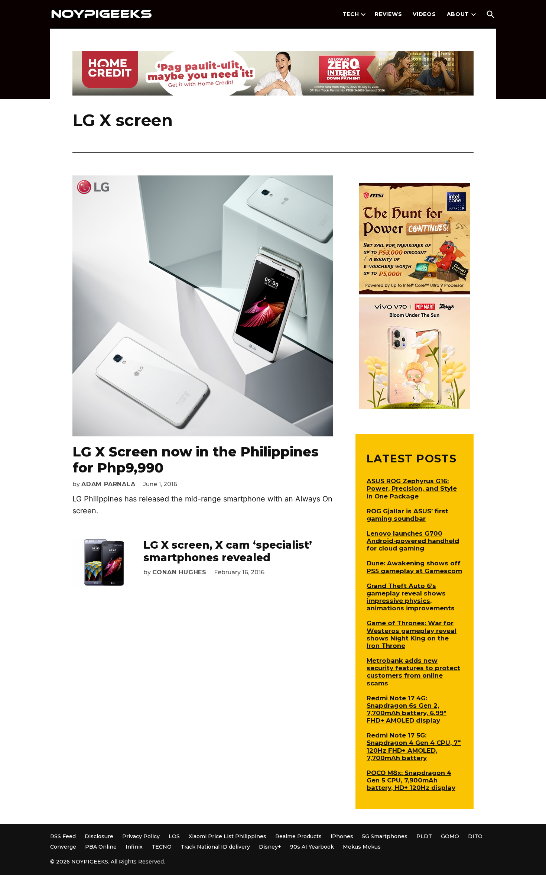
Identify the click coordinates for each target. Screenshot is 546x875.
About (458, 14)
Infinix (134, 846)
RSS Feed (63, 836)
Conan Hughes (179, 572)
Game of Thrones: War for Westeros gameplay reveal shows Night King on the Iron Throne (411, 634)
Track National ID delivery (215, 846)
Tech (350, 14)
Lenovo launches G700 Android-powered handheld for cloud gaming (413, 541)
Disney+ (270, 846)
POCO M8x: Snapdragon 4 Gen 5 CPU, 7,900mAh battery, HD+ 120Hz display (411, 780)
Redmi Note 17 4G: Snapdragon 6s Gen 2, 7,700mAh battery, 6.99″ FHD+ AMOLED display (406, 709)
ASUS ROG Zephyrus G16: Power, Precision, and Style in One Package (412, 488)
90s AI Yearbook (312, 846)
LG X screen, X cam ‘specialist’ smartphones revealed (227, 551)
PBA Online (101, 846)
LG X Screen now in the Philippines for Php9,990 (195, 459)
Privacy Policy (141, 836)
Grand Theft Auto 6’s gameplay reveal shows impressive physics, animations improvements (411, 597)
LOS (174, 836)
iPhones (342, 836)
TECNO (162, 846)
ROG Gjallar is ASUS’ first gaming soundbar (407, 514)
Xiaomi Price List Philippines (227, 836)
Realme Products (298, 836)
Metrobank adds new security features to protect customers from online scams (413, 672)
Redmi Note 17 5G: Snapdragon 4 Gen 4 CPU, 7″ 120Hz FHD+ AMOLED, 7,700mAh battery (414, 746)
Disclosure (99, 836)
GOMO (450, 836)
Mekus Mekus (362, 846)
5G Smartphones (384, 836)
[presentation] (363, 14)
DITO (475, 836)
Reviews (388, 14)
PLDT (424, 836)
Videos (424, 14)
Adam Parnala (108, 484)
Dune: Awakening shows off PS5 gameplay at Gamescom (414, 566)
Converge (63, 846)
